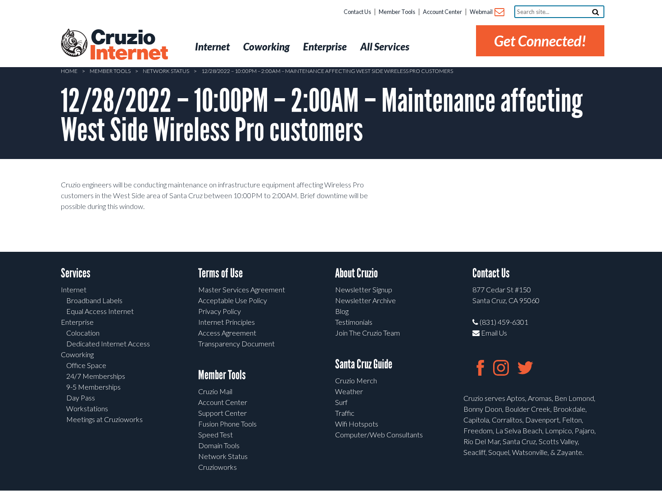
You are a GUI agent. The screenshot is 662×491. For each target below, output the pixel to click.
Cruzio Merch (356, 380)
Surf (341, 402)
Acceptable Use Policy (232, 300)
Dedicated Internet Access (108, 343)
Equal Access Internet (100, 311)
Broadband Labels (94, 300)
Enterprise (77, 322)
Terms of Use (220, 273)
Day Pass (80, 397)
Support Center (222, 413)
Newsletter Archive (365, 300)
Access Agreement (227, 332)
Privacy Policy (219, 311)
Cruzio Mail (215, 391)
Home (69, 71)
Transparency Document (236, 343)
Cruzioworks (217, 467)
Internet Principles (226, 322)
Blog (342, 311)
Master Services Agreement (241, 289)
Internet (73, 289)
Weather (349, 391)
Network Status (166, 71)
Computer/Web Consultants (379, 434)
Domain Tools (219, 445)
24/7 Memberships (95, 376)
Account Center (442, 11)
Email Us (493, 332)
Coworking (77, 354)
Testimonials (353, 322)
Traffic (344, 413)
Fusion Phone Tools (227, 423)
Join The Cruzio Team (367, 332)
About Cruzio (356, 273)
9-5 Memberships (93, 386)
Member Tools (397, 11)
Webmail (482, 11)
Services (76, 273)
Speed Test (215, 434)
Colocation (83, 332)
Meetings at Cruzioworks (104, 419)
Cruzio (128, 45)
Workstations (87, 408)
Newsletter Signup (363, 289)
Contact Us (357, 11)
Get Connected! (540, 41)
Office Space (86, 365)
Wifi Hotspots (356, 423)
